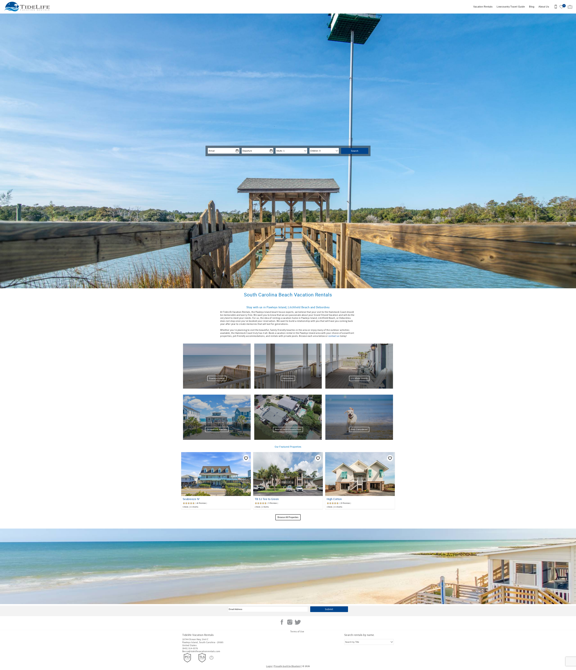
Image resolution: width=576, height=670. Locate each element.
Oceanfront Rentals (217, 429)
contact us (333, 336)
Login (269, 666)
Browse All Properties (288, 517)
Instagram (290, 622)
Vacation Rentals (483, 6)
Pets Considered (359, 429)
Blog (531, 6)
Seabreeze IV (191, 499)
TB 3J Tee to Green (267, 499)
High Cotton (334, 499)
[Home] (22, 7)
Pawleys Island (217, 378)
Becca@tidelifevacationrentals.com (201, 651)
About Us (543, 6)
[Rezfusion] (211, 657)
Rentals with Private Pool (288, 429)
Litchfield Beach (359, 378)
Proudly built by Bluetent (287, 666)
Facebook (282, 622)
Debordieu (288, 378)
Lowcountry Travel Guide (511, 6)
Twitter (298, 622)
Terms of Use (297, 631)
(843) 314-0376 (190, 648)
